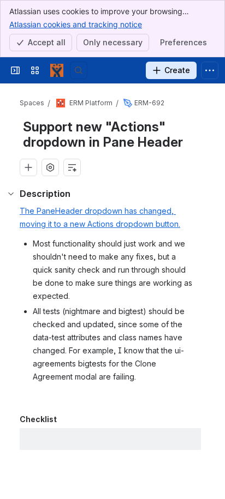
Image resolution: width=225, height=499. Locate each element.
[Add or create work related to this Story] (28, 167)
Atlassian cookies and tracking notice (75, 24)
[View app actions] (50, 167)
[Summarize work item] (72, 167)
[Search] (78, 70)
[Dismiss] (209, 439)
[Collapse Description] (10, 193)
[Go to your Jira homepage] (57, 70)
